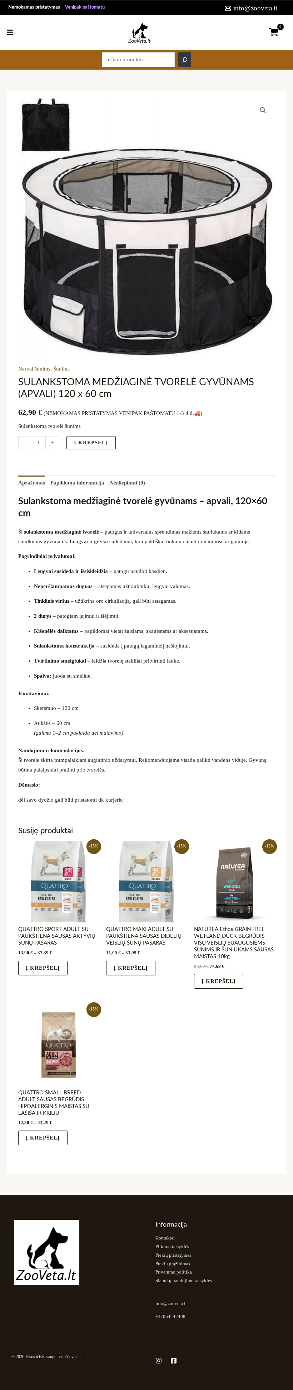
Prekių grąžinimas (172, 1263)
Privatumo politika (173, 1272)
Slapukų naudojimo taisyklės (183, 1280)
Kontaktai (165, 1238)
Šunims (61, 369)
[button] (263, 110)
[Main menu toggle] (10, 32)
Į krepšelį (91, 442)
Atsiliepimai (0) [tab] (127, 483)
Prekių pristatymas (173, 1255)
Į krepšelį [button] (219, 981)
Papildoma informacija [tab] (77, 483)
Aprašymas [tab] (31, 483)
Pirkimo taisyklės (172, 1246)
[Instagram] (158, 1360)
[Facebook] (173, 1360)
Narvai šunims (34, 369)
